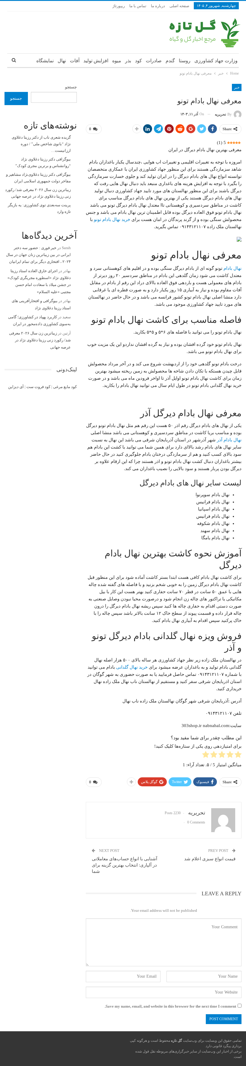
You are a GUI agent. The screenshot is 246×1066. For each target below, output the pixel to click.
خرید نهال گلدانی (132, 667)
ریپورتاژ (118, 6)
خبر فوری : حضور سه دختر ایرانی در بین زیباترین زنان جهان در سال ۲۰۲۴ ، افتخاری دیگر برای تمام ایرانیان (38, 255)
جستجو (71, 87)
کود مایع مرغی (65, 386)
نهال (62, 60)
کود (138, 60)
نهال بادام (233, 268)
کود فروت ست (38, 386)
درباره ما (158, 6)
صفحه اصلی (179, 6)
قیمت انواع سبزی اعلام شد (210, 858)
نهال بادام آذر (229, 439)
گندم (170, 60)
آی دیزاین (16, 386)
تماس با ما (137, 6)
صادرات (154, 60)
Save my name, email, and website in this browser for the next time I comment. (170, 1006)
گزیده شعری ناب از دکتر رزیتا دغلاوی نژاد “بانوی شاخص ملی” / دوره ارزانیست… (41, 144)
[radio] (238, 755)
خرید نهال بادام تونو (112, 219)
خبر (236, 87)
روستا (184, 60)
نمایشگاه (45, 60)
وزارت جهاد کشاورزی (216, 60)
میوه (116, 60)
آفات (75, 60)
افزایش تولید (95, 60)
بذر (128, 60)
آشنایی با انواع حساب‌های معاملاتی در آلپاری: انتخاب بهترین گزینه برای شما (124, 865)
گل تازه (176, 1040)
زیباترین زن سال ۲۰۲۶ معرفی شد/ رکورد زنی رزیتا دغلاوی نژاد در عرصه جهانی (40, 340)
